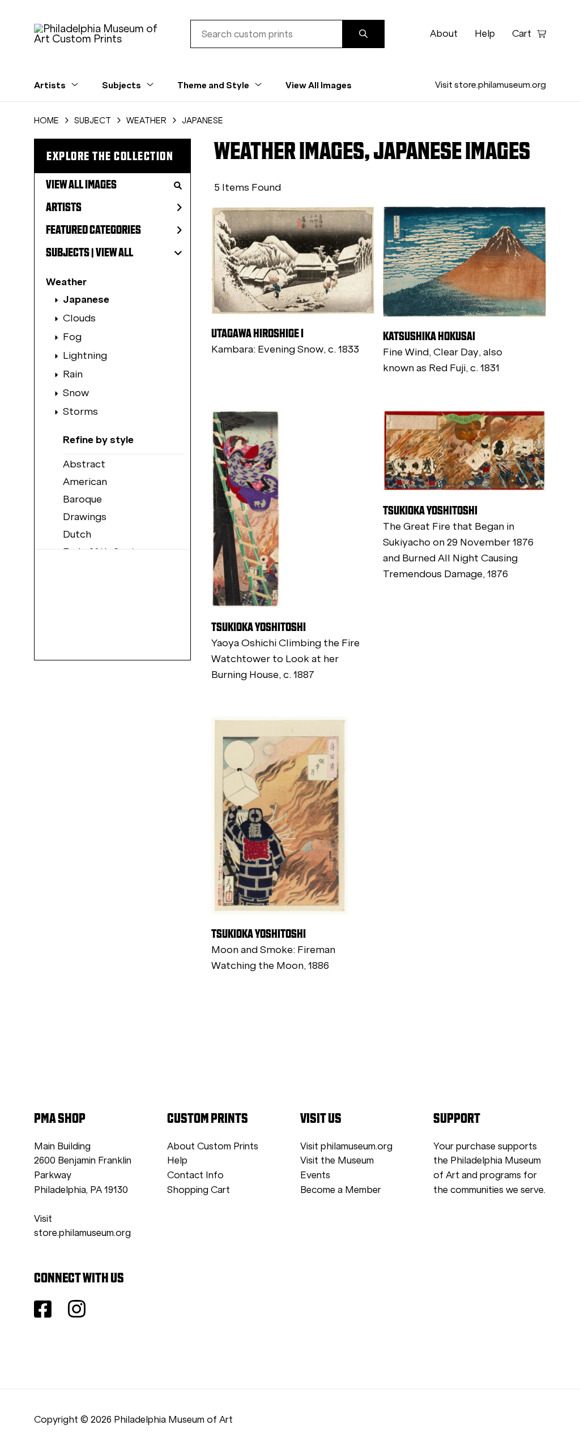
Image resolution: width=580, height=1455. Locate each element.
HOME (46, 120)
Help (485, 33)
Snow (76, 392)
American (85, 481)
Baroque (82, 499)
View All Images (318, 85)
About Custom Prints (212, 1146)
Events (315, 1175)
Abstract (84, 464)
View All (114, 252)
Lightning (85, 355)
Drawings (84, 516)
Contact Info (195, 1175)
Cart (521, 33)
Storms (80, 411)
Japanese (86, 299)
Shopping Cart (198, 1189)
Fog (72, 336)
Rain (73, 374)
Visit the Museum (337, 1160)
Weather (66, 281)
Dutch (77, 534)
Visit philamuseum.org (346, 1146)
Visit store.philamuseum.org (490, 84)
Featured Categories (93, 229)
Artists (64, 207)
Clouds (79, 318)
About (444, 33)
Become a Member (340, 1189)
